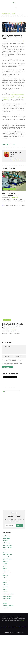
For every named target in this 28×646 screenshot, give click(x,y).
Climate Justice (7, 559)
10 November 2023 (15, 41)
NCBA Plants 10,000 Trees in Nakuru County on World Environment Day (12, 326)
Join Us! (22, 620)
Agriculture (7, 538)
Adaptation (7, 536)
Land (5, 589)
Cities (5, 550)
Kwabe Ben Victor (6, 41)
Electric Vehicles (8, 573)
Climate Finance (8, 556)
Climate (13, 13)
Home (3, 13)
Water (5, 603)
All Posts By (16, 160)
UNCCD (6, 601)
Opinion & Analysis (8, 594)
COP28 (5, 566)
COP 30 (6, 561)
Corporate (6, 570)
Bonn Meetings (8, 545)
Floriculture (7, 580)
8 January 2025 (15, 197)
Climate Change (8, 554)
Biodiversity (7, 543)
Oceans (6, 591)
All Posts (8, 13)
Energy (5, 189)
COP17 (5, 563)
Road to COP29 (7, 596)
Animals (6, 540)
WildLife (6, 608)
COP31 (5, 568)
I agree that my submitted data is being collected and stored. (13, 363)
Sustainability (12, 189)
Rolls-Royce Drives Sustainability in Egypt (10, 194)
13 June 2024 (14, 330)
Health (6, 587)
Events (5, 577)
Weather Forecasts (8, 605)
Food (5, 582)
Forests (6, 584)
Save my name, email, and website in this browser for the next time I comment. (13, 359)
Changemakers (8, 547)
